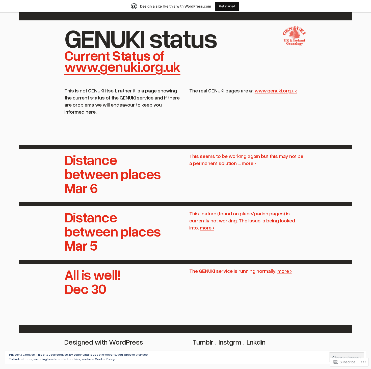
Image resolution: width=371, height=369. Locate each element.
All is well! (92, 274)
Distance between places (112, 166)
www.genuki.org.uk (122, 66)
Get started (227, 6)
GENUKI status (140, 38)
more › (249, 163)
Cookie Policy (105, 359)
